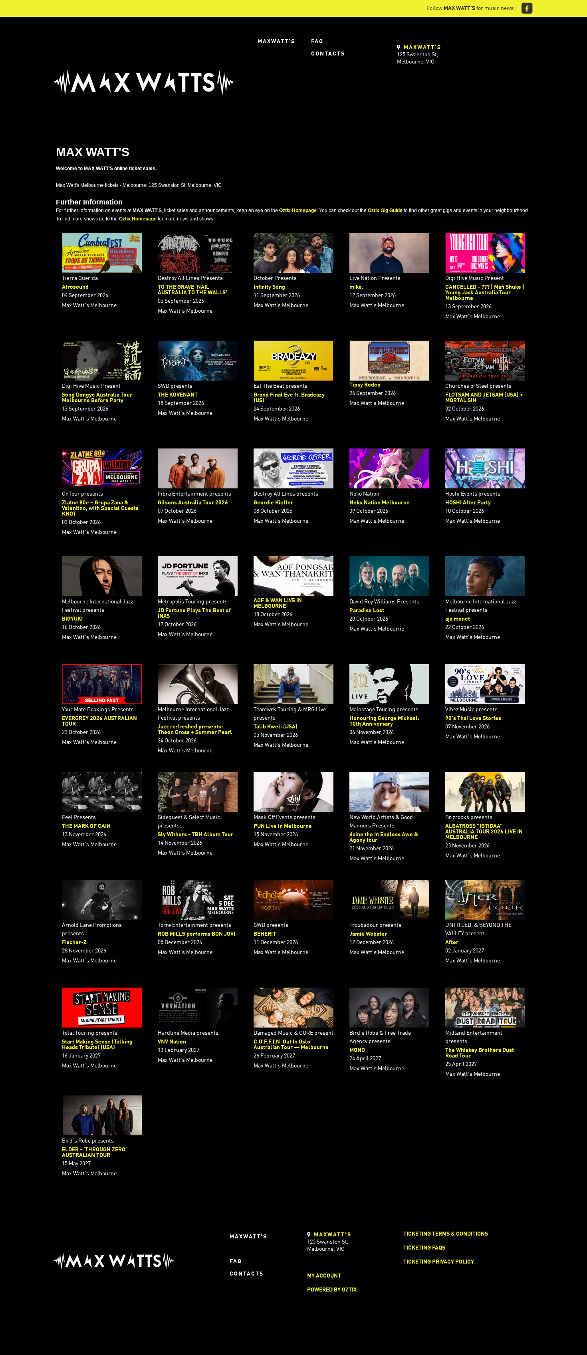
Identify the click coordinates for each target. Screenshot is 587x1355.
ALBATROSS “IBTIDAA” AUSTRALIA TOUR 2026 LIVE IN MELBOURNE (484, 831)
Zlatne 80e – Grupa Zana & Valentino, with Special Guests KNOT (100, 508)
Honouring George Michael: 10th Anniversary (384, 721)
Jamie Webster (368, 934)
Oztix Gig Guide (385, 210)
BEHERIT (265, 934)
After (451, 942)
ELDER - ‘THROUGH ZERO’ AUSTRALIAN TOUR (94, 1152)
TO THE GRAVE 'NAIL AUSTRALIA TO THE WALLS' (192, 290)
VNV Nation (172, 1042)
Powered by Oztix (332, 1290)
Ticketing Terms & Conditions (445, 1234)
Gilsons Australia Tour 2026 (193, 503)
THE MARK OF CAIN (86, 826)
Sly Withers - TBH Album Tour (195, 834)
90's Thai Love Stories (473, 718)
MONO (357, 1050)
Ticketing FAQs (424, 1248)
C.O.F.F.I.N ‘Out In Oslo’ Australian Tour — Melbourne (291, 1044)
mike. (356, 287)
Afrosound (75, 287)
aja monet (457, 619)
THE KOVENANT (178, 395)
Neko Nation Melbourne (379, 503)
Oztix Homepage (298, 210)
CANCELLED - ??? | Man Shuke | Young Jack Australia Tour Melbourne (484, 292)
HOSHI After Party (468, 503)
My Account (324, 1276)
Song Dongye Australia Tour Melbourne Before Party (97, 397)
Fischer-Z (74, 942)
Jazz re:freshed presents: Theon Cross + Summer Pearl (195, 729)
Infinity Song (269, 287)
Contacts (328, 54)
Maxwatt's (276, 41)
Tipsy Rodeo (365, 385)
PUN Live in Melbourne (283, 826)
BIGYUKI (72, 619)
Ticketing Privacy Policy (438, 1262)
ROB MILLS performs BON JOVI (196, 934)
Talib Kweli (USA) (275, 727)
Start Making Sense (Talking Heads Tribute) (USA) (97, 1044)
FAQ (317, 41)
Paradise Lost (366, 610)
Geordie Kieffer (273, 503)
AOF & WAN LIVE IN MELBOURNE (278, 603)
